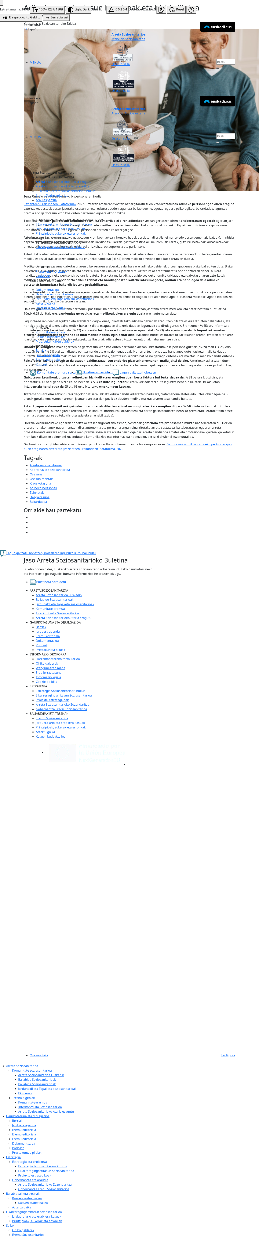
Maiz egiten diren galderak (55, 341)
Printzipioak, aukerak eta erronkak (61, 233)
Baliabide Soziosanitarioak (55, 599)
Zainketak (37, 492)
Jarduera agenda (48, 355)
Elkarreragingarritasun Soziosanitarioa (64, 224)
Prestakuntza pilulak (50, 308)
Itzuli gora (228, 1055)
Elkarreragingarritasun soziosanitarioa (34, 1212)
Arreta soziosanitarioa (46, 465)
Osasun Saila (39, 1055)
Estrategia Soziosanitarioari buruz (60, 247)
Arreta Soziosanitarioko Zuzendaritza (62, 186)
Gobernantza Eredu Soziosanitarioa (61, 709)
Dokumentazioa (47, 290)
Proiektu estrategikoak (52, 700)
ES (26, 29)
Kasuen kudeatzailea (50, 337)
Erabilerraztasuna (48, 672)
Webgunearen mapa (50, 668)
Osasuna (36, 474)
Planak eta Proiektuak (51, 271)
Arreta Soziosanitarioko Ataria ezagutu (64, 182)
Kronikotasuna (40, 483)
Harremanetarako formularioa (58, 659)
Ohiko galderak (47, 663)
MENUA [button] (35, 62)
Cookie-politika (46, 682)
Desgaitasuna (39, 497)
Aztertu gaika (45, 303)
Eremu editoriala (48, 360)
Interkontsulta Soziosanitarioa (57, 613)
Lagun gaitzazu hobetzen (137, 372)
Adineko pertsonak (43, 488)
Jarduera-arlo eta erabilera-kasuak (60, 229)
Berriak (41, 350)
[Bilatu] (217, 68)
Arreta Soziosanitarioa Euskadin (59, 595)
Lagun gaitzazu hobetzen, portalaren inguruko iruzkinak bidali (51, 553)
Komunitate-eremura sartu (56, 372)
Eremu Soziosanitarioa (52, 195)
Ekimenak (43, 276)
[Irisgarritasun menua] (1, 3)
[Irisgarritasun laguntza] (191, 10)
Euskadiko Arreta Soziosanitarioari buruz (65, 191)
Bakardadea (38, 502)
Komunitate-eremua (50, 332)
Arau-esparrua (46, 200)
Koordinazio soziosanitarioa (50, 470)
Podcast (41, 364)
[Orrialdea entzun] (161, 10)
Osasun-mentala (41, 479)
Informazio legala (48, 677)
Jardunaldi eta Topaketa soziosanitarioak (65, 299)
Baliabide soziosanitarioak (54, 294)
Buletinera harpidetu (97, 372)
